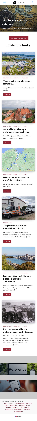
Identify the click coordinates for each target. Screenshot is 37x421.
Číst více (7, 94)
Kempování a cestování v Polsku (15, 126)
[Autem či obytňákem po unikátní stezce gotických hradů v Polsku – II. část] (18, 111)
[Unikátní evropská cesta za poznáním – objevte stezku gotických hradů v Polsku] (18, 159)
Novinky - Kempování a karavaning (16, 273)
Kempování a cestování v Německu (15, 78)
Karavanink (7, 222)
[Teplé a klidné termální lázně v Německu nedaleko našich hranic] (18, 63)
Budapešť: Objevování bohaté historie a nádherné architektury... (17, 279)
